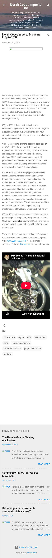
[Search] (48, 5)
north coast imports (21, 343)
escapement (9, 337)
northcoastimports (12, 348)
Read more (44, 464)
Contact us (25, 244)
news (5, 343)
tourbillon (7, 354)
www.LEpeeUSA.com (16, 241)
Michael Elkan (32, 553)
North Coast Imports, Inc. (26, 6)
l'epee (21, 337)
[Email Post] (4, 332)
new (29, 337)
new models (40, 337)
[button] (48, 35)
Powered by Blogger (27, 547)
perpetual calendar (32, 348)
